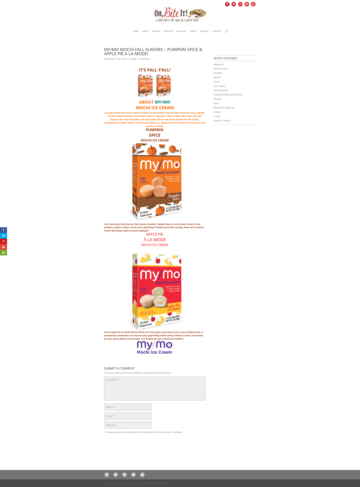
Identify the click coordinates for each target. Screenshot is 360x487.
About (145, 31)
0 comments (144, 58)
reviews (133, 58)
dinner (217, 81)
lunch (216, 103)
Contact (216, 31)
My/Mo (162, 102)
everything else (221, 90)
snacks (217, 116)
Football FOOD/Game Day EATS (228, 94)
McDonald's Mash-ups (224, 107)
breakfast (218, 73)
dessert (217, 77)
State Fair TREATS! (222, 120)
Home (136, 31)
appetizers (219, 64)
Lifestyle (168, 31)
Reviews (204, 31)
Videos (193, 31)
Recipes (156, 31)
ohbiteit (110, 58)
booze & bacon (221, 68)
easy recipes (219, 86)
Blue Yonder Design (159, 483)
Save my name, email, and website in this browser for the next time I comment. (144, 432)
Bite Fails (181, 31)
